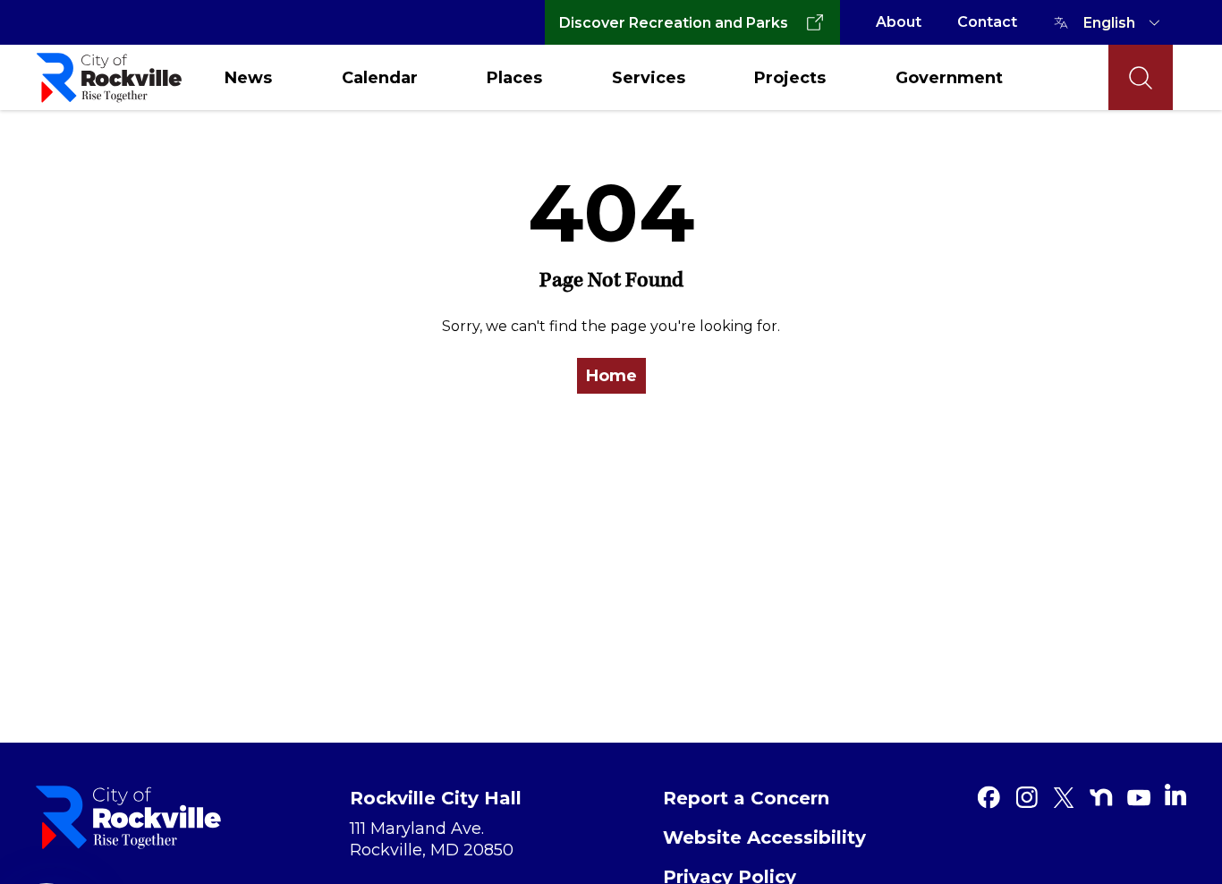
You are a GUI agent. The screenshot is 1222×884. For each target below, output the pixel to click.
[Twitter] (1063, 797)
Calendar (380, 78)
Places (514, 78)
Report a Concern (746, 798)
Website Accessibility (764, 837)
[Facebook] (988, 797)
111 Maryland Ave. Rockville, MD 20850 (431, 839)
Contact (987, 21)
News (248, 78)
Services (648, 78)
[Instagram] (1026, 797)
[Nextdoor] (1101, 797)
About (898, 21)
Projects (790, 78)
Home (611, 376)
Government (949, 78)
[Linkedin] (1175, 794)
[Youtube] (1138, 797)
